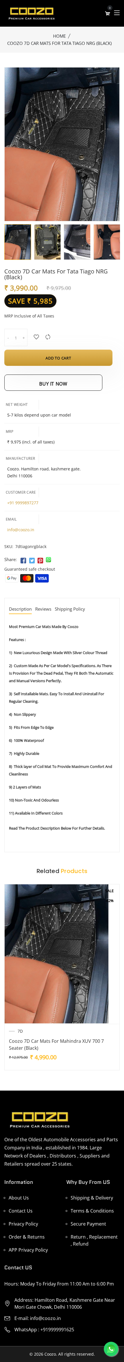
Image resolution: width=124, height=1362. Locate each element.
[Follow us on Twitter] (32, 561)
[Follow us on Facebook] (23, 561)
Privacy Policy (23, 1224)
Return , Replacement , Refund (94, 1240)
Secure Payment (88, 1224)
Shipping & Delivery (92, 1198)
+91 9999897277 (22, 502)
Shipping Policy (70, 609)
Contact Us (21, 1211)
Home (59, 36)
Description (20, 609)
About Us (19, 1198)
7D (20, 1031)
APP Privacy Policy (28, 1250)
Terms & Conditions (92, 1211)
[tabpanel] (18, 242)
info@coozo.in (20, 529)
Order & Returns (27, 1237)
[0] (107, 13)
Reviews (43, 609)
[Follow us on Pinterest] (40, 561)
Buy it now (53, 384)
